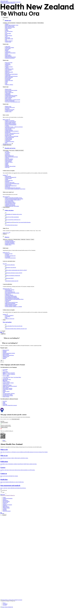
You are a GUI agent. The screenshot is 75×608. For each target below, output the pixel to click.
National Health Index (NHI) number (12, 206)
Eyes (6, 32)
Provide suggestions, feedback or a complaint (13, 306)
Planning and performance (10, 243)
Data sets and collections (9, 289)
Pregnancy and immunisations (10, 124)
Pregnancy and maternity (32, 22)
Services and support (6, 511)
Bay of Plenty (7, 152)
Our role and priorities (9, 240)
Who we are (10, 239)
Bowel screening (8, 91)
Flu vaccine (7, 108)
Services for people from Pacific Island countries (14, 198)
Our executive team (8, 253)
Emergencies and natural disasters (11, 74)
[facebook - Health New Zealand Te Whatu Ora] (1, 516)
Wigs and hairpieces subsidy (10, 202)
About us (4, 499)
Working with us (8, 244)
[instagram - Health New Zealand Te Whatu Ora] (1, 518)
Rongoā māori (7, 54)
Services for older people (9, 182)
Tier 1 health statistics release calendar (12, 292)
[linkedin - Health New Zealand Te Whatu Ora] (1, 519)
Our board (7, 254)
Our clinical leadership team (10, 255)
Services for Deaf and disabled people (12, 183)
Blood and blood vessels (9, 26)
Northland (7, 157)
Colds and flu (7, 46)
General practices (8, 178)
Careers (11, 2)
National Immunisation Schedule (11, 95)
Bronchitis (7, 49)
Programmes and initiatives (10, 241)
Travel (6, 82)
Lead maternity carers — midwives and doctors (14, 126)
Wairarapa (7, 165)
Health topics (5, 17)
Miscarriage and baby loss (10, 127)
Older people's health (9, 38)
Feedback (5, 175)
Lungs (6, 36)
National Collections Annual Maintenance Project (14, 299)
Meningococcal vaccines (9, 109)
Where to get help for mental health (11, 136)
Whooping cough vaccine (10, 107)
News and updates (6, 501)
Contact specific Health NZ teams (11, 302)
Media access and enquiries (10, 303)
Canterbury (7, 153)
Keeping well (18, 22)
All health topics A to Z (7, 143)
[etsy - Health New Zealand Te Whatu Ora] (37, 593)
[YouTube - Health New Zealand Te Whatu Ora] (1, 595)
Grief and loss (7, 140)
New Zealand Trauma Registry (11, 296)
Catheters (7, 67)
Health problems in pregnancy (10, 123)
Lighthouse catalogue (9, 295)
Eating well (7, 73)
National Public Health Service (11, 185)
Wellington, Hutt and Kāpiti (10, 166)
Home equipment (8, 55)
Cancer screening (8, 69)
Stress (6, 142)
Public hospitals (8, 176)
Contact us (28, 239)
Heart (6, 34)
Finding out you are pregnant (10, 121)
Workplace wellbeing (9, 84)
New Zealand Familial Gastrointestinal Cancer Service (15, 188)
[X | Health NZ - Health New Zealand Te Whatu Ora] (1, 598)
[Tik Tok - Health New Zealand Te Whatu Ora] (1, 597)
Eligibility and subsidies (19, 150)
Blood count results (8, 62)
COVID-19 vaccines (9, 110)
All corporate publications (10, 264)
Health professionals (17, 2)
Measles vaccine (8, 89)
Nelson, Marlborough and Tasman (11, 156)
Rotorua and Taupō (8, 159)
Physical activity (8, 78)
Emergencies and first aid (9, 58)
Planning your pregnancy (9, 120)
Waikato (6, 164)
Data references (8, 300)
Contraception (7, 93)
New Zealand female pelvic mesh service (12, 187)
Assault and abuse (8, 139)
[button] (2, 492)
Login (3, 332)
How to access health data (10, 291)
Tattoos (6, 81)
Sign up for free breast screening (11, 90)
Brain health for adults (9, 68)
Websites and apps (6, 507)
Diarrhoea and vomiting (9, 47)
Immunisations (24, 22)
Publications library (17, 239)
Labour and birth (8, 128)
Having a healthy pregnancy (10, 122)
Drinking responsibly (9, 72)
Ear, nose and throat (8, 31)
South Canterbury (8, 161)
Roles (6, 317)
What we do (5, 239)
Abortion (6, 65)
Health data (23, 239)
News (4, 263)
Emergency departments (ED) (10, 177)
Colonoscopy (7, 63)
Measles (6, 50)
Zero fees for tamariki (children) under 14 (12, 199)
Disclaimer (5, 509)
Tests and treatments (11, 22)
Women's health (8, 41)
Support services (8, 184)
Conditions (5, 22)
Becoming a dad (8, 135)
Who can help (5, 196)
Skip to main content (4, 0)
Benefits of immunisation (9, 100)
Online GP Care (6, 232)
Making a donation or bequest (10, 305)
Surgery (6, 53)
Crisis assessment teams (9, 137)
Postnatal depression (9, 129)
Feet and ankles (8, 33)
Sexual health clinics (9, 180)
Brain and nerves (8, 28)
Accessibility (5, 603)
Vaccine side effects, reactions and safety (12, 99)
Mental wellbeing (40, 22)
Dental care (7, 70)
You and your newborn (9, 134)
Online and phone (6, 207)
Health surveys (8, 293)
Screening (7, 125)
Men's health (7, 37)
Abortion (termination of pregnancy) (12, 131)
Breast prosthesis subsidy (9, 201)
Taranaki (6, 163)
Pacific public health (9, 77)
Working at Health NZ (9, 315)
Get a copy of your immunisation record (12, 101)
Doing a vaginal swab (9, 92)
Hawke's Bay (7, 154)
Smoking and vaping (9, 80)
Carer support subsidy (9, 200)
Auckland (7, 151)
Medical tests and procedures (10, 56)
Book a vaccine (8, 98)
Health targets (5, 252)
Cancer (6, 29)
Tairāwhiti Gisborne (9, 162)
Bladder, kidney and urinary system (11, 25)
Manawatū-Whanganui (9, 155)
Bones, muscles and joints (10, 27)
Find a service (11, 150)
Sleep (6, 83)
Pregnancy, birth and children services (12, 133)
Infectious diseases (8, 35)
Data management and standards (11, 297)
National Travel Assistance (10, 205)
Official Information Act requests (11, 304)
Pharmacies (7, 181)
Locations (4, 508)
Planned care (7, 186)
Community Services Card (10, 204)
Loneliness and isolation (9, 141)
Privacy (4, 602)
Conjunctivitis (7, 51)
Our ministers (7, 256)
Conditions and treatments (7, 498)
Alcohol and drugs (8, 138)
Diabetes (6, 30)
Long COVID (7, 48)
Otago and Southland (9, 158)
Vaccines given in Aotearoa (10, 96)
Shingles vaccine (8, 111)
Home (4, 440)
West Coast (7, 167)
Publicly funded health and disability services (13, 197)
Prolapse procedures (9, 66)
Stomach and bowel (8, 40)
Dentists (6, 179)
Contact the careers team (9, 318)
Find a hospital (5, 150)
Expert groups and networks (10, 257)
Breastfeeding (7, 132)
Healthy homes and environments (11, 76)
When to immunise (8, 97)
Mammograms (7, 64)
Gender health (7, 75)
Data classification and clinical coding (12, 298)
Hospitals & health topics (5, 2)
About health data (8, 290)
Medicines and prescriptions (10, 52)
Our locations (7, 316)
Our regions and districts (9, 242)
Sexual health (7, 79)
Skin (6, 39)
